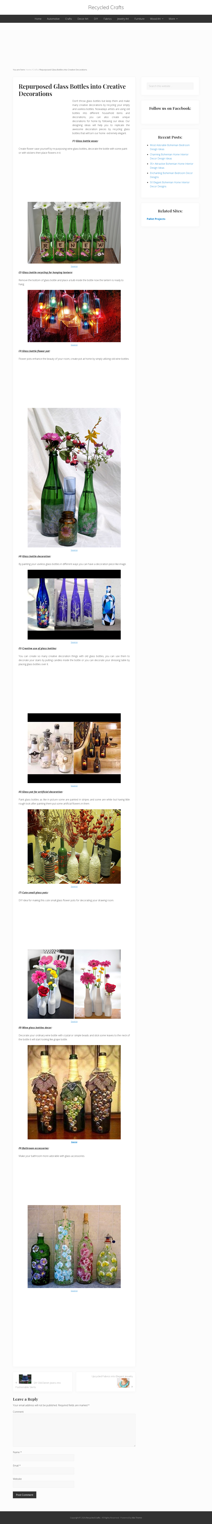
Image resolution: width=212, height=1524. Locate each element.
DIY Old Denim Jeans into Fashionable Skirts (38, 1384)
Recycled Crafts (106, 7)
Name (17, 1452)
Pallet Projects (156, 219)
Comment (18, 1411)
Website (17, 1479)
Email (17, 1465)
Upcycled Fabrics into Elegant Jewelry (112, 1381)
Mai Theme (137, 1517)
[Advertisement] (106, 44)
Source (74, 266)
